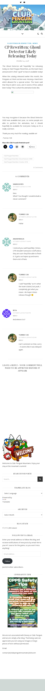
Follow (7, 561)
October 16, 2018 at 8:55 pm (27, 337)
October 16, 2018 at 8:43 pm (22, 313)
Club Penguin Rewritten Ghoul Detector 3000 (18, 159)
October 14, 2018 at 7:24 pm (22, 241)
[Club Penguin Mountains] (22, 17)
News (35, 43)
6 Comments (38, 167)
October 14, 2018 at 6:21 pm (27, 217)
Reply (15, 189)
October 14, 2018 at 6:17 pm (22, 187)
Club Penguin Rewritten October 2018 (16, 162)
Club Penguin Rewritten (19, 43)
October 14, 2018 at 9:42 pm (27, 277)
